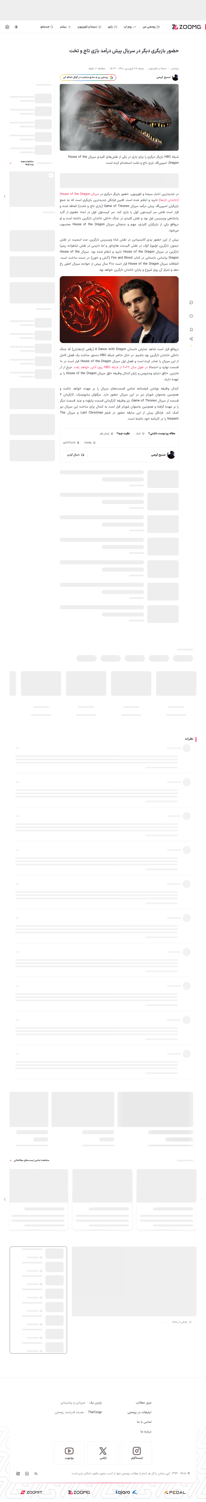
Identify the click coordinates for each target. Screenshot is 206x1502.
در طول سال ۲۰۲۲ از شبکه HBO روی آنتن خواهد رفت (110, 367)
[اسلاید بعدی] (5, 196)
